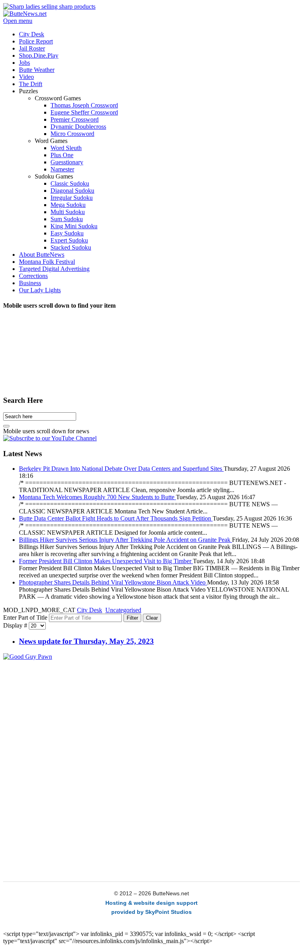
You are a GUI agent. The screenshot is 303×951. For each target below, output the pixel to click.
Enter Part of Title (26, 617)
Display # (16, 625)
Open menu (17, 20)
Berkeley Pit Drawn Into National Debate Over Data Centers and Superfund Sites (121, 468)
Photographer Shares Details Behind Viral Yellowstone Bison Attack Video (113, 582)
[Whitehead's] (49, 6)
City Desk (89, 610)
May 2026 (22, 383)
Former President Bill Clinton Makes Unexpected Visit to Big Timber (106, 561)
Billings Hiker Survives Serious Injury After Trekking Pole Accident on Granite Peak (125, 539)
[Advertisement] (151, 715)
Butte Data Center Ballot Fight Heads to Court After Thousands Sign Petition (116, 518)
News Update (232, 370)
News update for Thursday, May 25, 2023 (86, 641)
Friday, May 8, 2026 (231, 383)
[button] (28, 91)
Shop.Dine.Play (40, 370)
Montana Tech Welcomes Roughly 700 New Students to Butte (97, 497)
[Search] (6, 426)
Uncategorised (123, 610)
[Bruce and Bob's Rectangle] (27, 656)
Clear (152, 618)
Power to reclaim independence (147, 383)
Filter (132, 618)
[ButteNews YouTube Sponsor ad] (50, 438)
